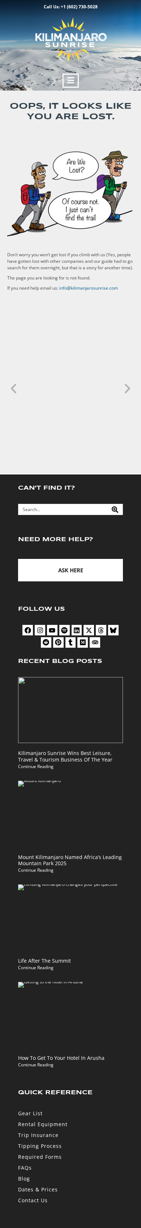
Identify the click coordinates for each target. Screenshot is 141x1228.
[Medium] (82, 642)
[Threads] (101, 630)
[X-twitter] (89, 630)
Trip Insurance (38, 1135)
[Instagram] (40, 630)
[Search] (115, 509)
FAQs (25, 1167)
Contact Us (33, 1200)
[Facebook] (27, 630)
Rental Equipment (43, 1124)
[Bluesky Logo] (113, 630)
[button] (71, 81)
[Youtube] (52, 630)
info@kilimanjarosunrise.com (88, 288)
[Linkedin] (77, 630)
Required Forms (40, 1156)
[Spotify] (64, 630)
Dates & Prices (38, 1189)
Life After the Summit (44, 960)
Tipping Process (40, 1145)
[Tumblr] (70, 642)
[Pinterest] (58, 642)
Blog (24, 1178)
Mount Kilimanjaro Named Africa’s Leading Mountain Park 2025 (70, 860)
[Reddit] (46, 642)
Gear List (30, 1113)
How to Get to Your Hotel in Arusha (61, 1057)
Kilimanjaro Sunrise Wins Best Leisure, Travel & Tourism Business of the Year (65, 756)
